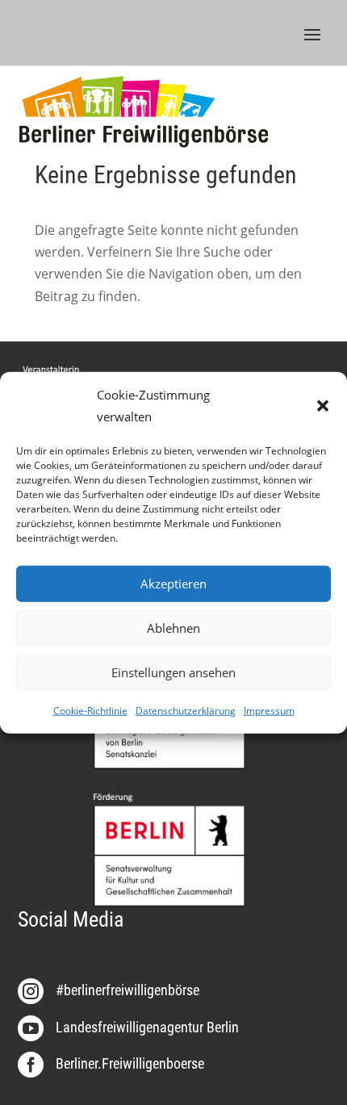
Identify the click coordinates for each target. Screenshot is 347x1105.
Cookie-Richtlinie (90, 711)
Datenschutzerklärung (186, 711)
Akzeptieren (173, 584)
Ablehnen (173, 628)
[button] (323, 405)
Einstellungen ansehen (173, 672)
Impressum (269, 711)
